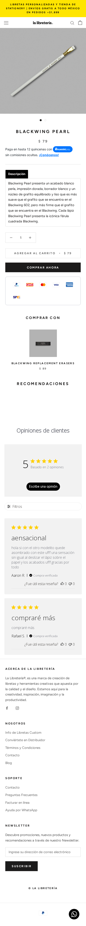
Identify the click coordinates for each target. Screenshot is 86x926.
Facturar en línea (17, 803)
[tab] (16, 174)
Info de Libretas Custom (23, 733)
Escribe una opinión (43, 486)
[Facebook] (7, 708)
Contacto (12, 755)
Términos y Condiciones (22, 748)
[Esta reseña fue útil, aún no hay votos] (62, 583)
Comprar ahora (43, 267)
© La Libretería (43, 888)
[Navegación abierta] (6, 22)
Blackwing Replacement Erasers (43, 363)
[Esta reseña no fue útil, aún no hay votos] (70, 583)
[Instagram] (17, 708)
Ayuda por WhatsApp (21, 810)
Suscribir (21, 866)
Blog (8, 763)
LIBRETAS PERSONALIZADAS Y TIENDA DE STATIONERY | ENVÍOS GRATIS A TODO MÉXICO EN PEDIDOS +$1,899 (43, 8)
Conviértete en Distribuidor (25, 740)
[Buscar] (72, 23)
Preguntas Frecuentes (21, 795)
